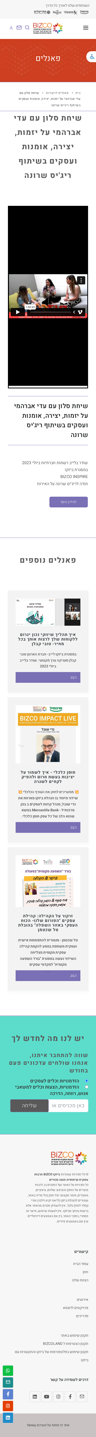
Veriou (31, 1425)
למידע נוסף (69, 501)
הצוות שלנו (80, 1280)
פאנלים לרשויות (57, 93)
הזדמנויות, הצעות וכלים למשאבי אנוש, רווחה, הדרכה (51, 1090)
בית (78, 93)
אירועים (82, 1299)
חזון (85, 1272)
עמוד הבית (80, 1263)
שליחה (29, 1105)
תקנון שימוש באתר (74, 1335)
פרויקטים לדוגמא (75, 1308)
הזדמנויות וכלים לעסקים (54, 1081)
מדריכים (82, 1316)
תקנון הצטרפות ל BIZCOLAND (65, 1343)
